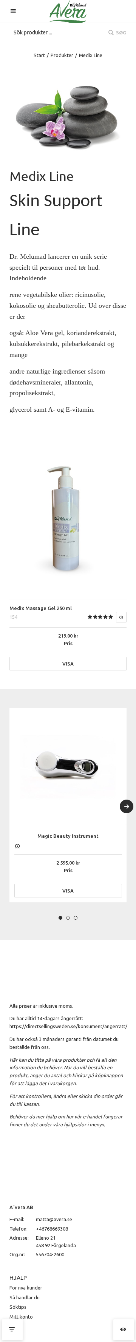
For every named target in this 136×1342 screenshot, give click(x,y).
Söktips (17, 1307)
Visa (68, 663)
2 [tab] (68, 918)
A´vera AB (21, 1207)
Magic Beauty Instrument (68, 836)
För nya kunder (25, 1287)
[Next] (126, 806)
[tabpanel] (68, 805)
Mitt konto (21, 1316)
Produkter (62, 55)
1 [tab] (60, 918)
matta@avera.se (54, 1219)
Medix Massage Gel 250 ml (40, 608)
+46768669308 (52, 1228)
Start (39, 55)
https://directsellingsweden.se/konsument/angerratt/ (68, 1026)
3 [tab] (75, 918)
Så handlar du (24, 1297)
